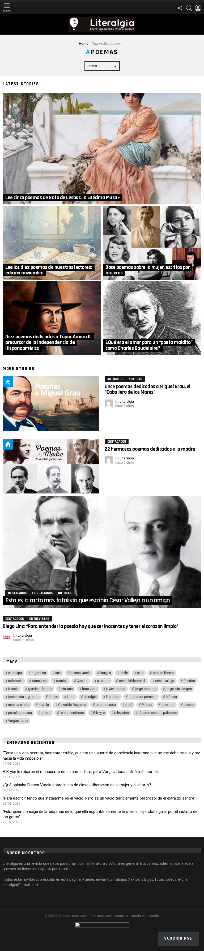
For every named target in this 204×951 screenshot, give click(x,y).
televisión (121, 713)
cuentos (103, 681)
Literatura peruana (142, 697)
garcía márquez (40, 689)
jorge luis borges (179, 689)
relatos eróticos (72, 713)
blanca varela (80, 673)
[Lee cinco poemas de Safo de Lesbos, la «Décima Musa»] (102, 148)
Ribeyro (99, 713)
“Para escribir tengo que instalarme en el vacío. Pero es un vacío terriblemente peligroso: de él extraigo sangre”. (99, 798)
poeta (45, 713)
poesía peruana (20, 713)
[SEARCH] (189, 8)
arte (58, 673)
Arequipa (15, 673)
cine (140, 673)
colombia (15, 681)
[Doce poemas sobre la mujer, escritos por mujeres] (152, 243)
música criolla (18, 705)
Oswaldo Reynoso (72, 705)
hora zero (89, 689)
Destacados (116, 441)
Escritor (189, 681)
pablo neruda (106, 705)
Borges (105, 673)
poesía (189, 705)
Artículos (115, 379)
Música (171, 697)
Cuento (82, 681)
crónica (61, 681)
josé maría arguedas (23, 697)
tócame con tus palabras (157, 713)
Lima (70, 697)
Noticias (135, 379)
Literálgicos (42, 593)
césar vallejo (164, 681)
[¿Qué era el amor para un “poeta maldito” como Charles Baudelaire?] (152, 318)
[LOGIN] (198, 8)
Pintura (147, 705)
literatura (112, 697)
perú (128, 705)
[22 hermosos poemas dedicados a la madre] (51, 466)
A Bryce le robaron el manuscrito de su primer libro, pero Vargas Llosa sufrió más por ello (81, 771)
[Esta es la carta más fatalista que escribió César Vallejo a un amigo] (102, 552)
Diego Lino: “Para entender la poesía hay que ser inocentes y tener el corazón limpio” (90, 626)
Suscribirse (178, 938)
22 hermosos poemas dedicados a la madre (150, 449)
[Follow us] (180, 8)
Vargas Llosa (18, 721)
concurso (39, 681)
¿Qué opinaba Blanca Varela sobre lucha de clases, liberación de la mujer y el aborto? (77, 785)
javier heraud (115, 689)
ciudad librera (163, 673)
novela (44, 705)
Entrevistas (39, 619)
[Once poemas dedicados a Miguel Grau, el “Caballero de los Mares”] (51, 403)
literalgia (90, 697)
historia (67, 689)
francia (13, 689)
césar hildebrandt (132, 681)
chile (124, 673)
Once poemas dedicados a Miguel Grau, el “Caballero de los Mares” (147, 389)
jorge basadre (145, 689)
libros (53, 697)
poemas (168, 705)
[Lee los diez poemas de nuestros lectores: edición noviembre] (52, 243)
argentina (39, 673)
